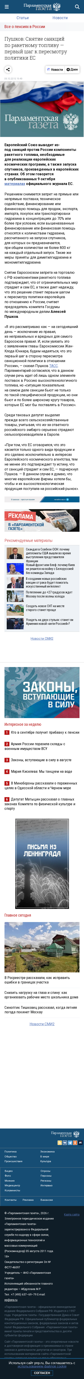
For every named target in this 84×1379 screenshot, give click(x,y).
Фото (8, 1175)
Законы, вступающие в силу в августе (41, 760)
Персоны (46, 1175)
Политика (10, 1151)
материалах (14, 184)
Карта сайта (72, 1214)
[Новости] (55, 69)
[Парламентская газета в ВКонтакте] (65, 1142)
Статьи (23, 17)
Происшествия (13, 1161)
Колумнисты (12, 1190)
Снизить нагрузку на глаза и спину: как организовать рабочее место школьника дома (41, 994)
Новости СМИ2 (42, 639)
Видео (9, 1171)
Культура (45, 1161)
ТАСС (53, 366)
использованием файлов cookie (42, 1366)
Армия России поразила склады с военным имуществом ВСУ (34, 746)
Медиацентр (12, 1185)
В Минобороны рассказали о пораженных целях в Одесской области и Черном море (40, 785)
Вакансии (47, 1199)
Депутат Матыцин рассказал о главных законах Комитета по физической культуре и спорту (39, 804)
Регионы (46, 1180)
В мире (44, 1156)
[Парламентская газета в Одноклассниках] (75, 1142)
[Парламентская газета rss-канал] (60, 1142)
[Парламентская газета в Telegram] (70, 1142)
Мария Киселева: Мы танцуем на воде (41, 771)
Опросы (45, 1171)
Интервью (46, 1185)
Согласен (42, 1373)
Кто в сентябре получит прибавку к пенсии (45, 732)
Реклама (28, 1199)
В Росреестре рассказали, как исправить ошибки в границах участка (37, 979)
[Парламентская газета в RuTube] (80, 1142)
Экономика (47, 1151)
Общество (10, 1156)
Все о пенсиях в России (24, 26)
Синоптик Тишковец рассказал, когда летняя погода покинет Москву (40, 1009)
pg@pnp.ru (10, 1300)
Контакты (11, 1199)
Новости (60, 17)
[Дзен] (72, 69)
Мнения (10, 1180)
